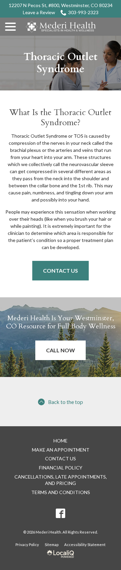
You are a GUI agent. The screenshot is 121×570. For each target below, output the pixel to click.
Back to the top (65, 402)
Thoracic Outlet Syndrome (60, 63)
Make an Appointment (60, 450)
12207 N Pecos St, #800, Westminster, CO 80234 (61, 5)
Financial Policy (60, 467)
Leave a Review (39, 12)
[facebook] (60, 513)
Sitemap (51, 544)
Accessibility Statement (85, 544)
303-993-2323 (83, 12)
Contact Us (60, 270)
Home (60, 440)
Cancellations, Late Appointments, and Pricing (60, 480)
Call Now (60, 350)
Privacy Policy (27, 544)
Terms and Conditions (60, 492)
